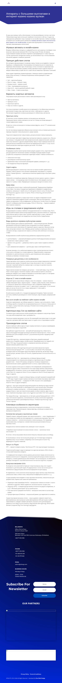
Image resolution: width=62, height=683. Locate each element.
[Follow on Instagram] (42, 667)
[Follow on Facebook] (19, 667)
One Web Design (40, 678)
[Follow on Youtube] (37, 667)
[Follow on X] (25, 667)
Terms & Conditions (35, 674)
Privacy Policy (25, 674)
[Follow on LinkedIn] (31, 667)
